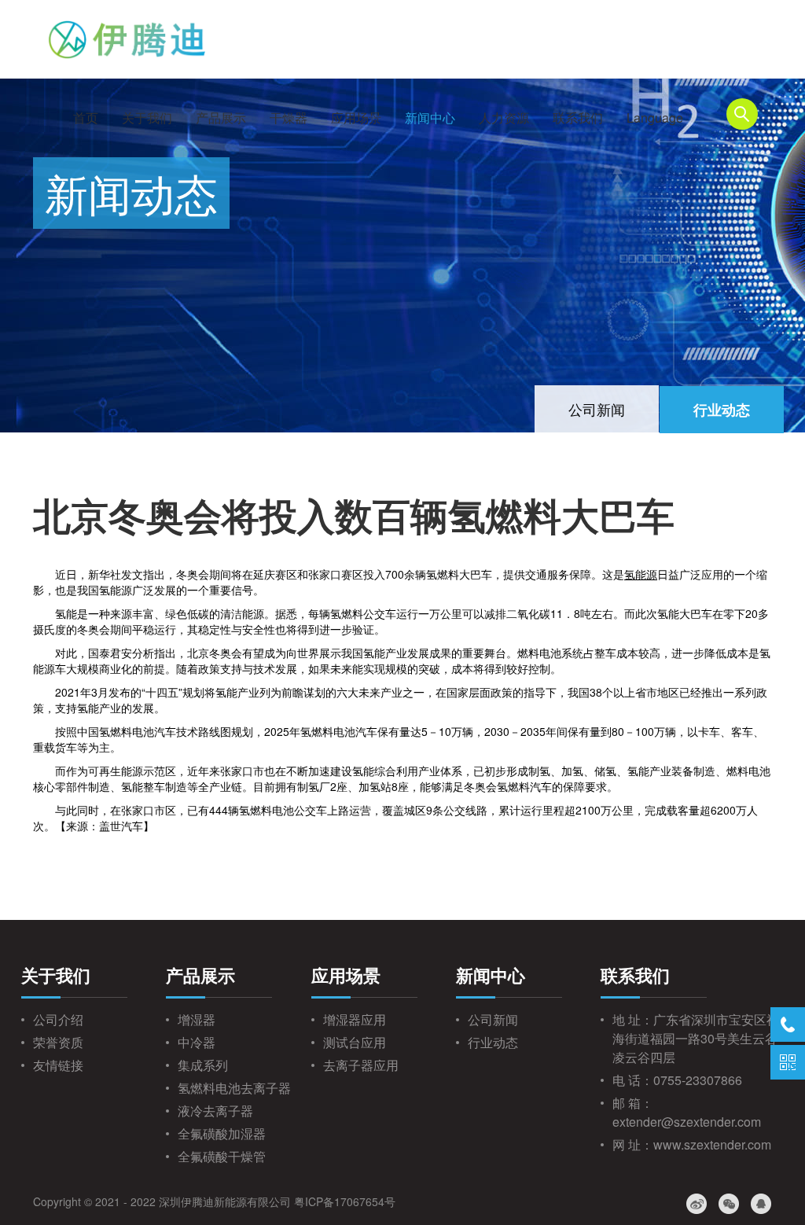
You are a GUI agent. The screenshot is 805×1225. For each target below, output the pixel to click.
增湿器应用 (354, 1019)
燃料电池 (539, 652)
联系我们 (578, 118)
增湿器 (196, 1019)
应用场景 (356, 118)
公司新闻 (596, 409)
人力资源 (504, 118)
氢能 (110, 590)
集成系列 (203, 1065)
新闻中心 (430, 118)
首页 (85, 118)
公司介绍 (58, 1019)
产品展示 (221, 118)
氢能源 (640, 574)
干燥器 (288, 118)
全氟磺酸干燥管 (222, 1156)
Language (655, 118)
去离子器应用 (361, 1065)
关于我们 (147, 118)
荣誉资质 (58, 1042)
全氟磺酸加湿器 (222, 1133)
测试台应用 (354, 1042)
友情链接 (58, 1065)
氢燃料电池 (126, 731)
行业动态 (721, 409)
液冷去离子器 (215, 1111)
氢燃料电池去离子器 (234, 1088)
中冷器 (196, 1042)
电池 (344, 731)
